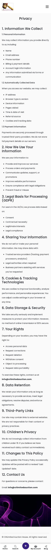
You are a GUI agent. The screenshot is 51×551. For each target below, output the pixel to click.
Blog (46, 549)
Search (15, 549)
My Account (36, 549)
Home (5, 549)
